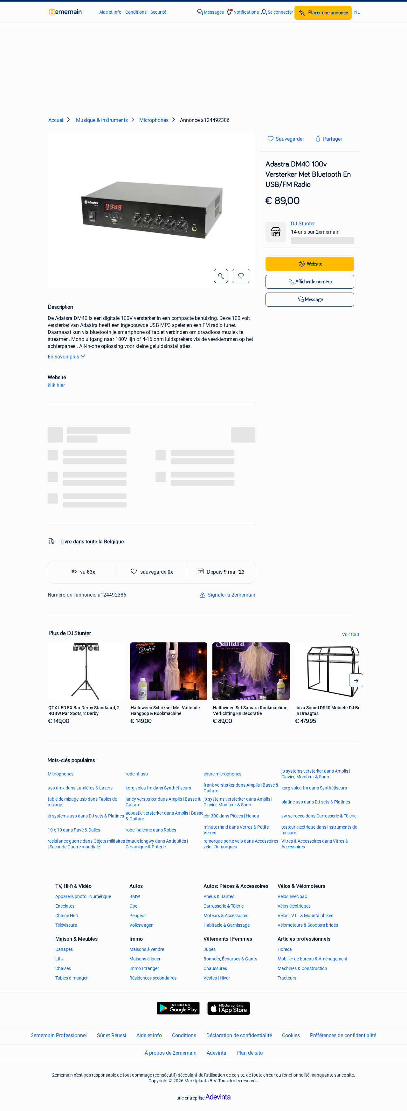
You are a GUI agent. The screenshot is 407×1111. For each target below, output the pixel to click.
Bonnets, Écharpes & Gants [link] (230, 958)
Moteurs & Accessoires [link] (226, 915)
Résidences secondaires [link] (152, 977)
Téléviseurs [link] (66, 925)
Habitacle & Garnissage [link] (227, 925)
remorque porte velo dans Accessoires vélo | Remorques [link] (241, 844)
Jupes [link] (210, 949)
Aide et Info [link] (110, 12)
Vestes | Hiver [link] (217, 977)
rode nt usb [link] (137, 773)
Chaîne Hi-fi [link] (66, 915)
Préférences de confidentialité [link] (343, 1035)
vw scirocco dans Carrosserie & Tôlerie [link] (318, 815)
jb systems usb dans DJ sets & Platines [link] (86, 815)
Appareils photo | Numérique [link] (83, 896)
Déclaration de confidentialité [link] (239, 1035)
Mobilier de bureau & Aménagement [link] (313, 958)
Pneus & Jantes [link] (219, 896)
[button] (242, 12)
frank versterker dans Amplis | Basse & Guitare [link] (241, 787)
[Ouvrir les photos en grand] (221, 276)
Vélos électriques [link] (294, 906)
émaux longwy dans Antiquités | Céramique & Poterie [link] (157, 844)
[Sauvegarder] (241, 276)
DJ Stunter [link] (303, 224)
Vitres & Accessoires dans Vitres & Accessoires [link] (314, 844)
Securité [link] (158, 12)
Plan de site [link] (250, 1053)
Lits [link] (59, 958)
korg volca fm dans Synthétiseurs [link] (158, 787)
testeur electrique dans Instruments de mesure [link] (319, 829)
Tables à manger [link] (71, 977)
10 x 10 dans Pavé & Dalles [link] (74, 829)
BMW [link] (134, 896)
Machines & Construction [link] (302, 968)
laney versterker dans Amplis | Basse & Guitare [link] (163, 801)
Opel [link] (133, 906)
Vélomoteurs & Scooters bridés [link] (308, 925)
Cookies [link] (291, 1035)
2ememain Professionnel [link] (59, 1035)
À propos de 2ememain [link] (171, 1053)
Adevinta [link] (216, 1053)
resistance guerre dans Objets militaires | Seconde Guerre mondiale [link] (86, 844)
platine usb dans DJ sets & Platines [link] (315, 801)
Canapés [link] (64, 949)
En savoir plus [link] (63, 357)
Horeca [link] (285, 949)
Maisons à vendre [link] (146, 949)
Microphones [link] (60, 773)
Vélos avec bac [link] (292, 896)
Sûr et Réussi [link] (111, 1035)
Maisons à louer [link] (145, 958)
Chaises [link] (63, 968)
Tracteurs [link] (287, 977)
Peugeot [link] (137, 915)
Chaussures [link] (215, 968)
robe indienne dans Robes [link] (151, 829)
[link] (70, 12)
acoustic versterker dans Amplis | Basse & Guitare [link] (164, 815)
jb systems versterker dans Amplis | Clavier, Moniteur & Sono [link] (315, 773)
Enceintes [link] (64, 906)
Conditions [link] (136, 12)
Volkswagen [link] (141, 925)
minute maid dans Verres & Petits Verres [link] (236, 829)
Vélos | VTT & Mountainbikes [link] (305, 915)
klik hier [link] (56, 385)
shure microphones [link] (222, 773)
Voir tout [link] (350, 634)
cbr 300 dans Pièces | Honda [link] (231, 815)
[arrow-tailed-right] (356, 680)
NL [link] (357, 12)
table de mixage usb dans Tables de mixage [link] (82, 801)
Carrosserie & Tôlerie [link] (224, 906)
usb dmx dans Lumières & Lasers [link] (80, 787)
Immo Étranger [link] (144, 968)
